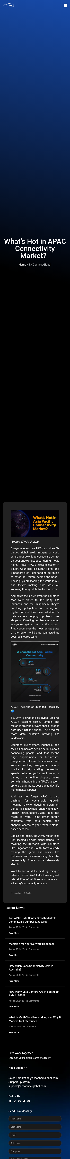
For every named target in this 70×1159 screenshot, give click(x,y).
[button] (65, 5)
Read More (14, 933)
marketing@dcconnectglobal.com (38, 1078)
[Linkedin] (10, 1101)
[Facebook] (19, 1101)
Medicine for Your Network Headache (32, 944)
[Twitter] (24, 1101)
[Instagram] (15, 1101)
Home (22, 264)
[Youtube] (28, 1101)
